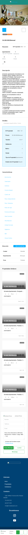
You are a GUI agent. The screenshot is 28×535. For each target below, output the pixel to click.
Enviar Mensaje (8, 447)
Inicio (6, 481)
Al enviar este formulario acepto (12, 442)
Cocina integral (9, 190)
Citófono (7, 186)
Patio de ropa (8, 207)
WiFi (6, 233)
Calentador (7, 181)
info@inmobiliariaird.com (11, 505)
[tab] (4, 30)
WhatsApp (15, 452)
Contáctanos (8, 486)
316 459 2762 (8, 500)
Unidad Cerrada (9, 225)
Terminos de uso (9, 443)
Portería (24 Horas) (10, 212)
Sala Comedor (8, 216)
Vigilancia (7, 229)
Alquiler (5, 34)
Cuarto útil (7, 194)
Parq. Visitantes (9, 203)
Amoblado (10, 34)
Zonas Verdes (8, 238)
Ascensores (8, 177)
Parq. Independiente (10, 199)
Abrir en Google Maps (20, 246)
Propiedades (8, 484)
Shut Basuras (8, 220)
